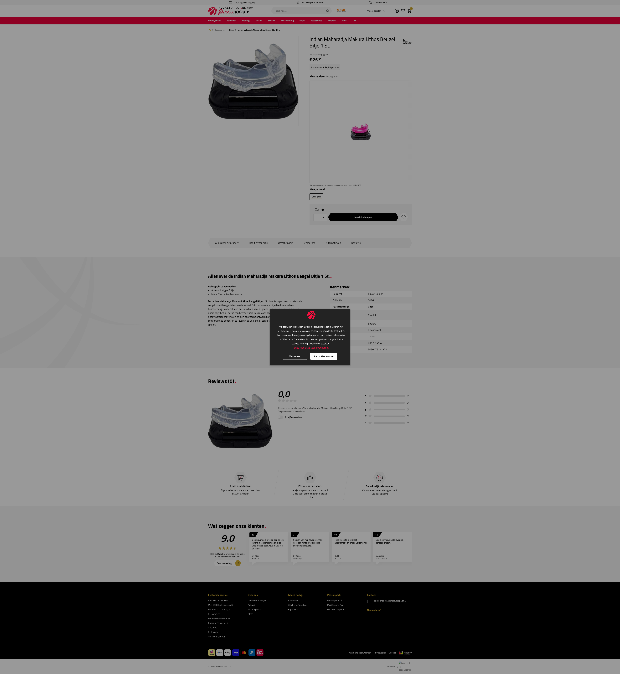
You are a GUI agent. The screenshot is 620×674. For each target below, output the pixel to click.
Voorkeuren (294, 356)
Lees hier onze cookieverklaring (311, 348)
